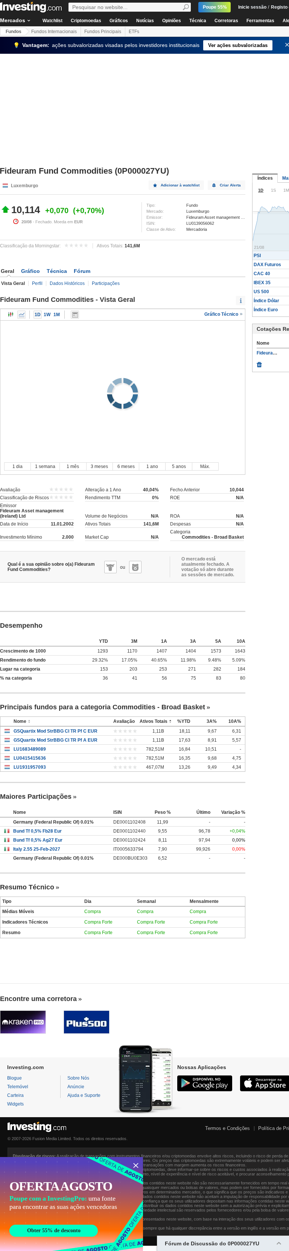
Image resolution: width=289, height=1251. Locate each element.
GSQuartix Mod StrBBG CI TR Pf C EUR (55, 731)
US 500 (261, 291)
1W (47, 314)
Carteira (15, 1095)
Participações (106, 283)
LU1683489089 (30, 749)
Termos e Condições (227, 1128)
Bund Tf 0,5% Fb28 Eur (37, 831)
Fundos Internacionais (54, 31)
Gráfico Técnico (221, 314)
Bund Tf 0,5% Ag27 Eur (37, 840)
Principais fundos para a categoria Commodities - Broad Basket (102, 707)
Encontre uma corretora (38, 999)
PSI (257, 255)
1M (56, 314)
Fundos (13, 31)
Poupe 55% (215, 7)
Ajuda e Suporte (83, 1095)
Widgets (15, 1104)
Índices (265, 178)
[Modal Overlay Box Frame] (71, 1204)
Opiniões (171, 20)
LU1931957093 (30, 767)
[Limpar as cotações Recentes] (259, 362)
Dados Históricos (67, 283)
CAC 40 (262, 273)
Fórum (82, 271)
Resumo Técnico (27, 887)
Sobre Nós (78, 1078)
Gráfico (30, 271)
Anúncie (75, 1086)
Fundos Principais (102, 31)
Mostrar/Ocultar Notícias (75, 314)
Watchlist (52, 20)
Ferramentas (260, 20)
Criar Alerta (230, 185)
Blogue (14, 1078)
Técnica (197, 20)
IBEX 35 (262, 282)
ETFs (134, 31)
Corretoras (226, 20)
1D (38, 314)
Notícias (145, 20)
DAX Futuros (267, 264)
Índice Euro (266, 309)
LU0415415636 (30, 758)
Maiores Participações (35, 796)
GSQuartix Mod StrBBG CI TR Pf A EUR (55, 740)
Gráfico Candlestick (11, 314)
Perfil (37, 283)
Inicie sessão (252, 7)
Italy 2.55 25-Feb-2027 (36, 849)
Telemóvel (17, 1086)
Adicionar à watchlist (180, 185)
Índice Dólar (266, 300)
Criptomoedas (86, 20)
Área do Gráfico (21, 314)
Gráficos (119, 20)
